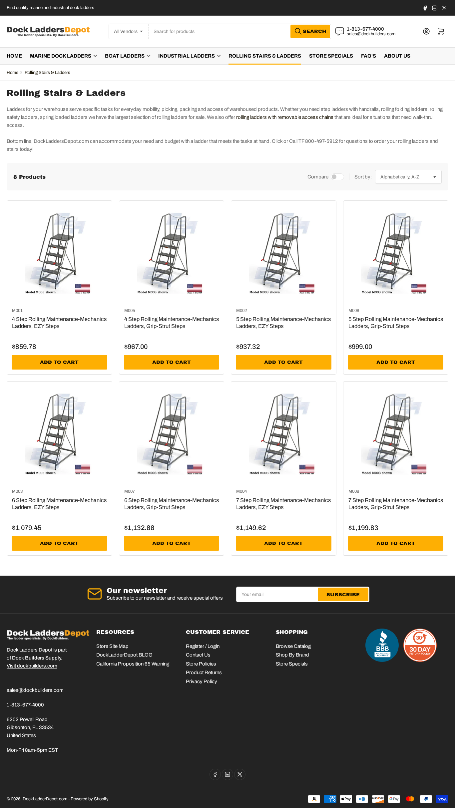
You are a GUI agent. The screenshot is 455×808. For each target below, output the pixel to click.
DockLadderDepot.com (45, 799)
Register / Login (203, 646)
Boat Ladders (125, 56)
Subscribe (343, 594)
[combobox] (240, 31)
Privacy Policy (201, 681)
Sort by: (363, 176)
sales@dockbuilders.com (371, 34)
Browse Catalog (293, 646)
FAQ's (368, 56)
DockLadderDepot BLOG (124, 655)
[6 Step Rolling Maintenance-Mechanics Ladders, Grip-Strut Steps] (171, 434)
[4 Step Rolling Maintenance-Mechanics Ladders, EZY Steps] (59, 253)
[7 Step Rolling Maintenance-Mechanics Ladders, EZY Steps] (283, 434)
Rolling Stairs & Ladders (264, 56)
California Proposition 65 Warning (132, 664)
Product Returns (204, 672)
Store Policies (201, 664)
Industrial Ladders (186, 56)
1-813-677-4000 (365, 29)
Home (14, 56)
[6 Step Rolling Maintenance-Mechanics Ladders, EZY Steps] (59, 434)
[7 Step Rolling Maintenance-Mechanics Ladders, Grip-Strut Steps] (395, 434)
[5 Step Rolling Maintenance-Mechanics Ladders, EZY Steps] (283, 253)
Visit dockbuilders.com (32, 666)
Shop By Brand (292, 655)
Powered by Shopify (90, 799)
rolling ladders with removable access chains (284, 117)
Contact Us (198, 655)
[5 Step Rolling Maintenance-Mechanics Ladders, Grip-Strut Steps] (395, 253)
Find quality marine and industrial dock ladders (50, 7)
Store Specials (331, 56)
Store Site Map (112, 646)
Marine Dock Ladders (60, 56)
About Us (397, 56)
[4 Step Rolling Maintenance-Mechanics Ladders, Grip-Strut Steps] (171, 253)
